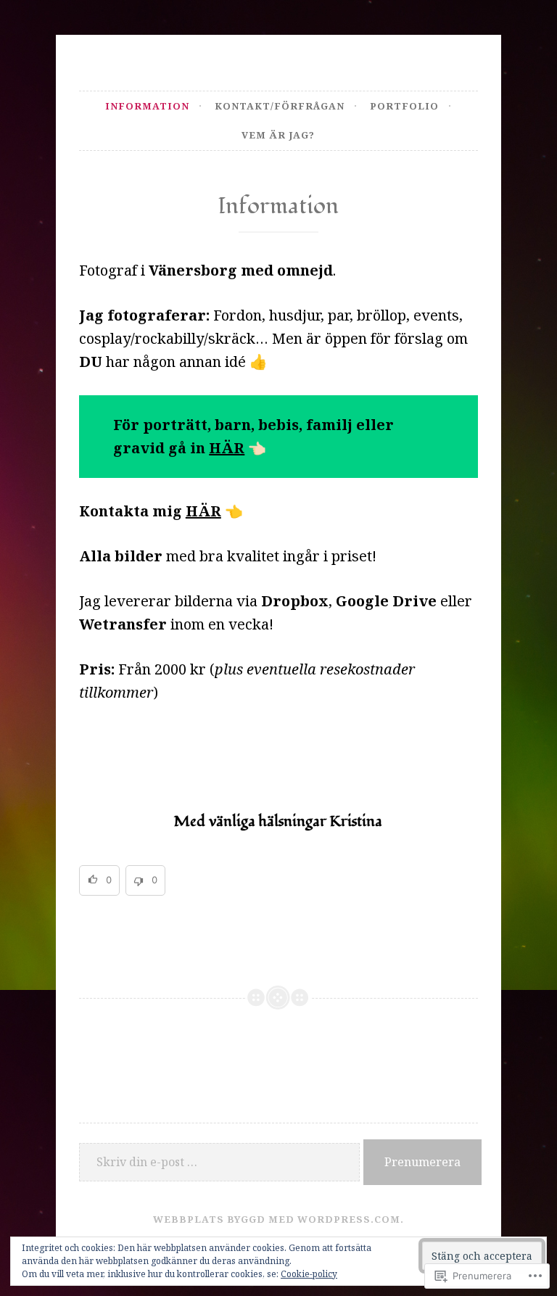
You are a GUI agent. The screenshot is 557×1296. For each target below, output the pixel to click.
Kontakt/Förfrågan (279, 105)
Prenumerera (422, 1162)
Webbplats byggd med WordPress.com (276, 1219)
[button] (99, 880)
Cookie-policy (309, 1274)
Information (147, 105)
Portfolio (404, 105)
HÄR (226, 448)
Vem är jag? (278, 134)
